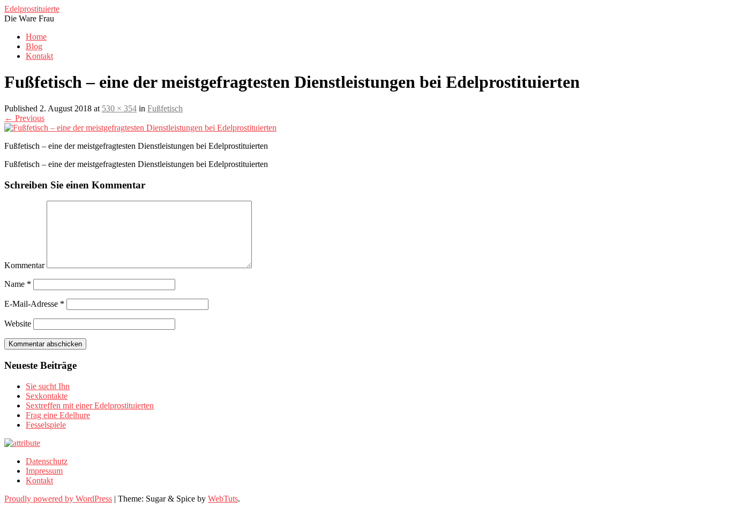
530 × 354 (119, 108)
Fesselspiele (46, 424)
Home (36, 36)
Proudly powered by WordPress (58, 498)
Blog (34, 46)
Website (17, 323)
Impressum (44, 470)
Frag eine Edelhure (58, 415)
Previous (24, 118)
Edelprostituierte (31, 8)
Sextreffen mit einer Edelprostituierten (90, 405)
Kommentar (24, 265)
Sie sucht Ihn (48, 386)
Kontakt (39, 55)
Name (17, 284)
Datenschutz (47, 461)
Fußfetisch (165, 108)
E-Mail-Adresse (34, 303)
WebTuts (223, 498)
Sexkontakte (47, 395)
